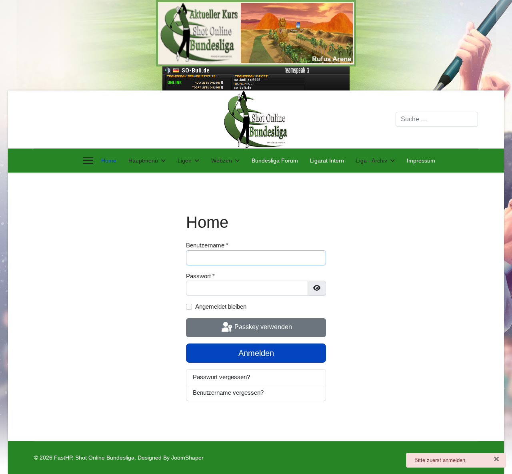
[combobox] (437, 119)
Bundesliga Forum (275, 160)
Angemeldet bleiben (220, 306)
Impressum (421, 160)
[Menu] (88, 161)
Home (108, 160)
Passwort (200, 276)
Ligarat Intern (327, 160)
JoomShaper (187, 457)
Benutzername (207, 245)
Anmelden (256, 353)
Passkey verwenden (262, 327)
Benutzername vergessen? (228, 392)
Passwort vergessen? (221, 377)
